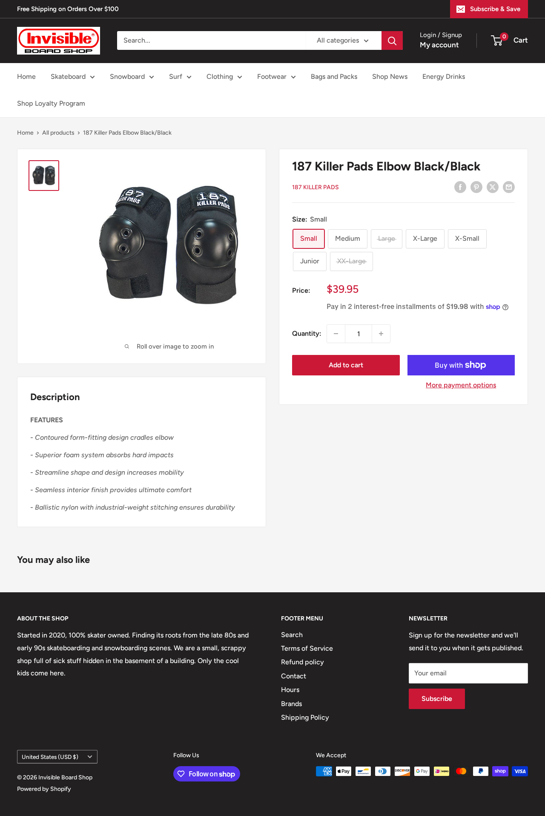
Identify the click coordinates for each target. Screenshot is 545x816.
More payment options (461, 385)
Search (292, 635)
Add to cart (346, 365)
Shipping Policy (305, 717)
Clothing (220, 76)
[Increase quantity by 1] (381, 334)
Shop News (389, 76)
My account (439, 44)
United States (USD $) (50, 756)
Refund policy (302, 662)
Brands (291, 704)
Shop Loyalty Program (51, 103)
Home (26, 76)
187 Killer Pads (315, 187)
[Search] (392, 40)
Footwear (272, 76)
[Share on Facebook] (460, 186)
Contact (293, 676)
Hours (290, 690)
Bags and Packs (334, 76)
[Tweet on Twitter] (493, 186)
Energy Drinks (443, 76)
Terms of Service (307, 648)
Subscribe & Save (495, 9)
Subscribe (437, 699)
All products (58, 132)
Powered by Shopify (44, 789)
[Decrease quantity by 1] (336, 334)
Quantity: (306, 333)
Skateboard (68, 76)
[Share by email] (509, 186)
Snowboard (127, 76)
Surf (175, 76)
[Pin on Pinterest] (476, 186)
